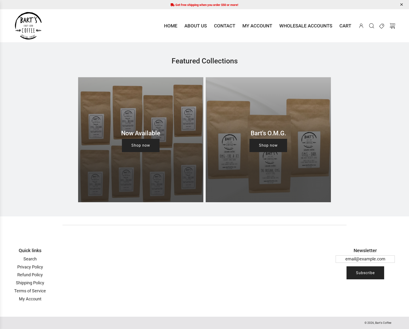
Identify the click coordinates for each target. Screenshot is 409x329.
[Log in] (361, 26)
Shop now (140, 145)
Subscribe (365, 273)
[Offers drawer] (382, 26)
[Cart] (392, 26)
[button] (402, 4)
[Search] (371, 26)
